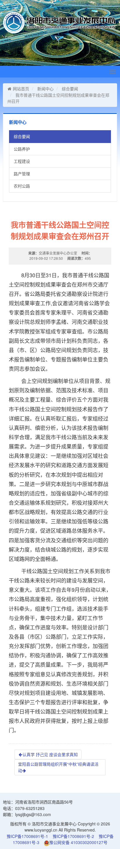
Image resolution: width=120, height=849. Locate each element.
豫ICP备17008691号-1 (27, 836)
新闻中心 (45, 88)
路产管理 (22, 173)
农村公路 (22, 186)
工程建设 (22, 161)
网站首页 (21, 88)
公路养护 (22, 149)
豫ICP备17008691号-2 (73, 836)
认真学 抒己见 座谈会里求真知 (50, 754)
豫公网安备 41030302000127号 (78, 842)
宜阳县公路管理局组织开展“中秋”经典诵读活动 (58, 767)
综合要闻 (70, 88)
